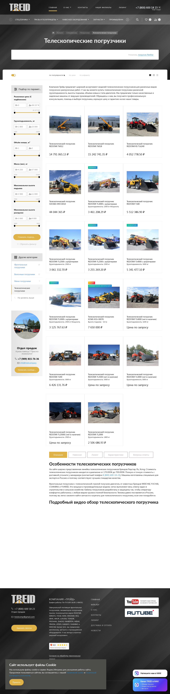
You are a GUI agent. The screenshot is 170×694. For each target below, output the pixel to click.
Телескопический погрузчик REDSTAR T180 (139, 202)
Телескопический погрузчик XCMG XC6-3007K (101, 317)
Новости (96, 630)
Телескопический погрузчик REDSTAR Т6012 (62, 145)
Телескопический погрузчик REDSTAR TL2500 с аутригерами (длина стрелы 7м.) (63, 260)
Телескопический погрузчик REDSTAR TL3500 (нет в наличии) (103, 375)
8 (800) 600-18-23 (111, 475)
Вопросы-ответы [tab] (141, 454)
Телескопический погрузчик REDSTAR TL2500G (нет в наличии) (64, 433)
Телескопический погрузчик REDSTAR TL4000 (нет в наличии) (142, 317)
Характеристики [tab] (115, 454)
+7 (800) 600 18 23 (146, 7)
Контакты (96, 615)
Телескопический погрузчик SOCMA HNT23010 (62, 202)
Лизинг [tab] (95, 454)
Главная (95, 599)
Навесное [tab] (77, 454)
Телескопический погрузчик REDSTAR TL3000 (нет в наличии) (142, 375)
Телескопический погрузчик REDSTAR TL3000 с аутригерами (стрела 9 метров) (63, 317)
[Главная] (53, 32)
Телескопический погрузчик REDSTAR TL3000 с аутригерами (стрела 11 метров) (102, 202)
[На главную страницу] (19, 7)
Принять (16, 682)
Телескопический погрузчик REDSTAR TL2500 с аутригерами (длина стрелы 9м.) (102, 260)
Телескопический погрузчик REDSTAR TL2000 (101, 433)
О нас (94, 610)
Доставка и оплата (101, 625)
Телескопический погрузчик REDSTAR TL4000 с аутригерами (141, 260)
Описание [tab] (58, 454)
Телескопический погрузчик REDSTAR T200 (62, 375)
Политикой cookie (75, 672)
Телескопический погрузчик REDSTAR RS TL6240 (139, 145)
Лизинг (95, 620)
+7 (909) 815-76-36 (28, 358)
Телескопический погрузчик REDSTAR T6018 (101, 145)
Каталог (95, 604)
